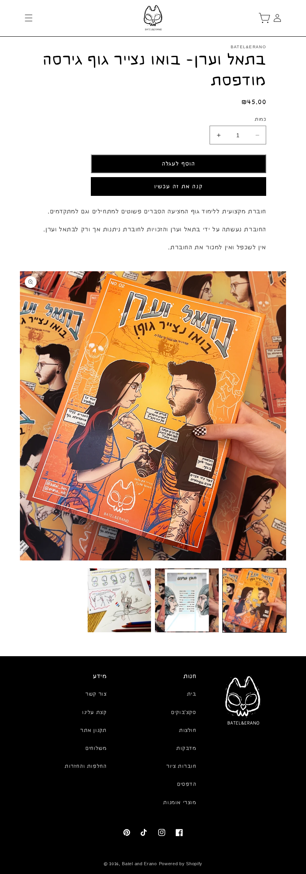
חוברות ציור (181, 766)
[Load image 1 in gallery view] (254, 600)
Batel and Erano (139, 864)
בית (191, 694)
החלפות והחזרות (85, 766)
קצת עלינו (94, 712)
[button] (28, 18)
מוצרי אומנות (179, 802)
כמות (260, 119)
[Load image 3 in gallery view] (119, 600)
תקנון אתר (93, 730)
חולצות (187, 730)
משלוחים (95, 748)
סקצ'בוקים (183, 712)
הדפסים (186, 784)
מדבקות (186, 748)
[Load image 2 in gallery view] (187, 600)
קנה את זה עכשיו (178, 186)
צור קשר (95, 694)
